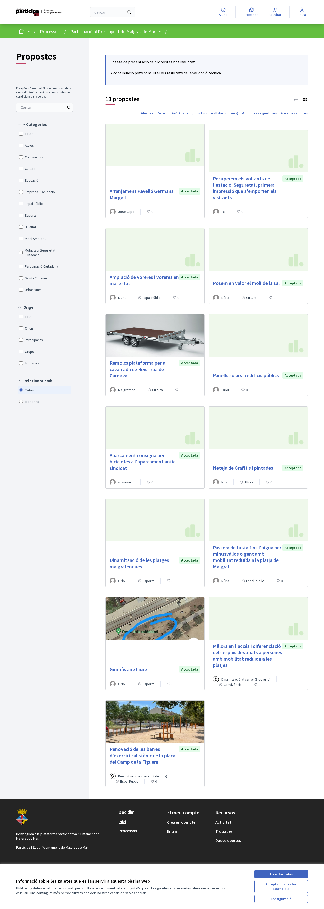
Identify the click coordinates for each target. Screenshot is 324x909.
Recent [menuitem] (162, 113)
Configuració (281, 899)
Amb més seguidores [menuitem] (259, 113)
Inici (122, 821)
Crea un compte (181, 822)
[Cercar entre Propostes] (69, 107)
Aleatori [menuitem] (147, 113)
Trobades (223, 831)
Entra (172, 831)
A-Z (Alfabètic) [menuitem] (182, 113)
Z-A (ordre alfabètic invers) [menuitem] (217, 113)
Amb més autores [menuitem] (294, 113)
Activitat (223, 822)
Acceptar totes (281, 874)
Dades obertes (228, 840)
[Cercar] (129, 12)
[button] (32, 124)
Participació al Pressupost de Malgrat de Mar (112, 31)
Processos (50, 31)
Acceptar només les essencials (281, 886)
